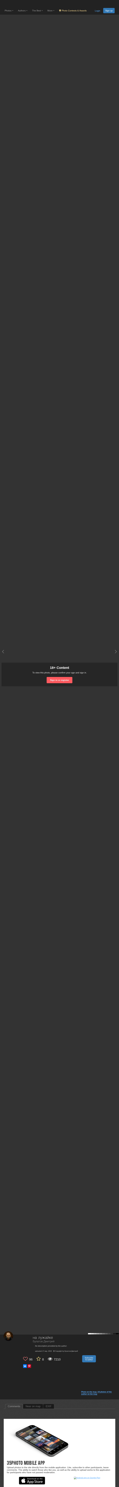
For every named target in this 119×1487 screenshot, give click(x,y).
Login (97, 11)
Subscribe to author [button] (89, 1359)
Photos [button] (8, 10)
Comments (14, 1406)
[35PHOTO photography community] (17, 4)
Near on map (33, 1406)
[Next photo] (116, 651)
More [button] (50, 10)
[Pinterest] (29, 1366)
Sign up (109, 10)
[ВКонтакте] (25, 1366)
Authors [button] (22, 10)
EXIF (48, 1406)
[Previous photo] (3, 651)
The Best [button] (37, 10)
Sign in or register (59, 680)
